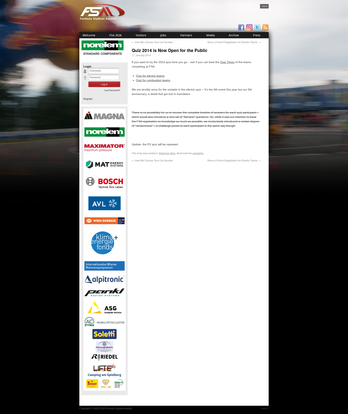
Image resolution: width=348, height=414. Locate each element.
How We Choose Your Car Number (152, 42)
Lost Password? (112, 90)
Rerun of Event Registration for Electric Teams (234, 42)
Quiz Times (227, 62)
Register (88, 99)
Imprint (265, 6)
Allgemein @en (167, 153)
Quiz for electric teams (150, 75)
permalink (198, 153)
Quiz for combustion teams (153, 80)
